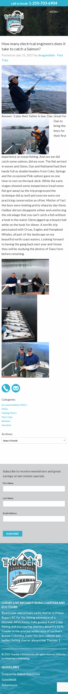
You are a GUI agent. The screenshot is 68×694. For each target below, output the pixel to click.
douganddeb (46, 55)
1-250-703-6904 (43, 3)
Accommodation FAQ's (14, 404)
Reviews (6, 420)
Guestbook (9, 679)
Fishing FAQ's (9, 412)
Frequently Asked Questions (21, 674)
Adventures (9, 685)
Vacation (6, 425)
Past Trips (7, 416)
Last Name (8, 498)
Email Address (10, 513)
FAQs (5, 408)
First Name (8, 483)
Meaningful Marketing (17, 658)
